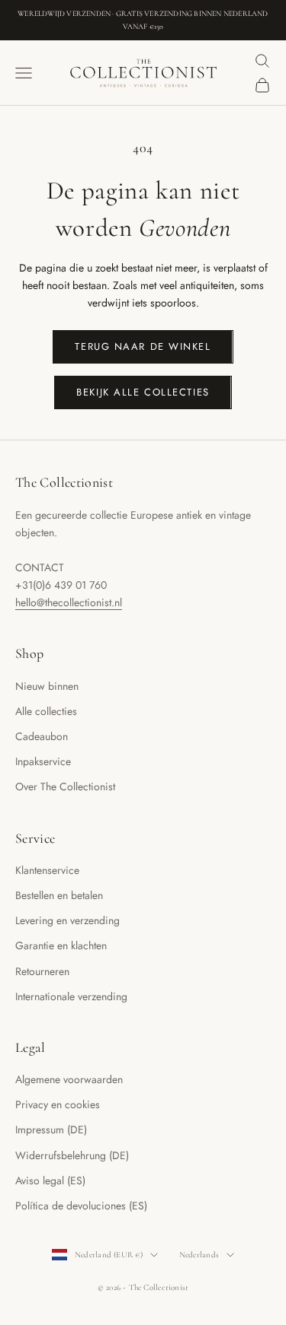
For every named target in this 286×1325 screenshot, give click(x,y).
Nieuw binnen (47, 686)
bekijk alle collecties (142, 392)
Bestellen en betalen (59, 895)
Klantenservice (47, 870)
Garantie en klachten (61, 945)
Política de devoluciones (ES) (81, 1205)
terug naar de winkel (142, 346)
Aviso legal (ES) (50, 1180)
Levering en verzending (67, 920)
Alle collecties (46, 711)
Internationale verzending (71, 996)
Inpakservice (43, 761)
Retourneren (42, 971)
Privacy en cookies (57, 1104)
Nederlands (199, 1255)
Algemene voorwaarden (69, 1079)
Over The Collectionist (65, 786)
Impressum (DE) (51, 1129)
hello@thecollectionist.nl (68, 602)
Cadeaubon (41, 736)
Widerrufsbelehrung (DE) (72, 1155)
